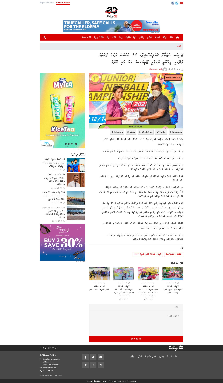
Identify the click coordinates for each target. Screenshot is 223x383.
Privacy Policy (132, 381)
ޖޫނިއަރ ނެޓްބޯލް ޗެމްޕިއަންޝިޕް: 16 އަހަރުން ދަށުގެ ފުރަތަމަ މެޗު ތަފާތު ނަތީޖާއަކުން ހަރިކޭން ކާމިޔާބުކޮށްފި (148, 292)
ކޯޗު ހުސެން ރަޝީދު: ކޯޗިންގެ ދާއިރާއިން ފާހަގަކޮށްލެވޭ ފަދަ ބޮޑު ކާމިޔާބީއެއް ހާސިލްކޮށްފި (53, 163)
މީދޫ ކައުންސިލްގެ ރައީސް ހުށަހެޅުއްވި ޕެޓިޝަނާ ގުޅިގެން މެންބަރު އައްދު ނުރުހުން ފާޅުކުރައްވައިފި (55, 179)
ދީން (108, 37)
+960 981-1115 (48, 371)
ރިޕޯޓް (165, 37)
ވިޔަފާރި (141, 37)
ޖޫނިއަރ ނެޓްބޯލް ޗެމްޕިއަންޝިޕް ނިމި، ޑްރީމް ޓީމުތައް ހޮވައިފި (172, 289)
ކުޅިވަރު (157, 37)
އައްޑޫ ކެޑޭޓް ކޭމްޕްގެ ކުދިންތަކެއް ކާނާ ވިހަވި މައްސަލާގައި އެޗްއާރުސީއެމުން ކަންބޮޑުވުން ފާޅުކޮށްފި (53, 212)
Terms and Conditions (116, 381)
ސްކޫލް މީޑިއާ (99, 37)
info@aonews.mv (49, 368)
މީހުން (121, 37)
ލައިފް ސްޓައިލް (131, 37)
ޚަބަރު (171, 37)
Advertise (58, 375)
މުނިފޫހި (149, 37)
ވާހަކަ (114, 37)
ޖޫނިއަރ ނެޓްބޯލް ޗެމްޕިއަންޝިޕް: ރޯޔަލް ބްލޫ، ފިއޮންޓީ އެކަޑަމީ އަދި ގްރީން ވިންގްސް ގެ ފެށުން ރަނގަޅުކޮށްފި (124, 292)
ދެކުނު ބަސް (86, 37)
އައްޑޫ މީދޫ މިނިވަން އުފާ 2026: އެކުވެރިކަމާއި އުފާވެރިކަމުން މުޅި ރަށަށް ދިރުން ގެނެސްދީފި (53, 196)
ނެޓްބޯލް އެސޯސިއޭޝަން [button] (173, 254)
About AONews (46, 375)
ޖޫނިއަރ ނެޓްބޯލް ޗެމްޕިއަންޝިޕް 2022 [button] (147, 254)
